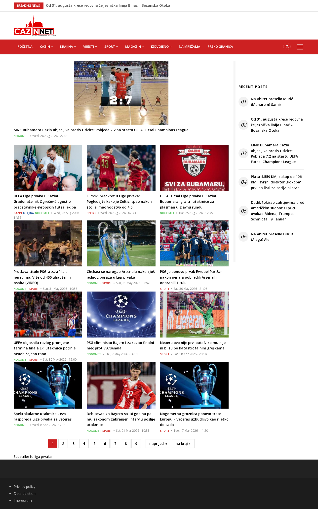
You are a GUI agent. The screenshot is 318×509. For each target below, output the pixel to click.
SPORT (110, 46)
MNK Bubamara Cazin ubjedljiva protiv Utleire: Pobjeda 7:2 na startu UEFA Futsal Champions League (274, 153)
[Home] (35, 25)
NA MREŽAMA (189, 46)
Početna (25, 46)
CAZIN (45, 46)
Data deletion (25, 493)
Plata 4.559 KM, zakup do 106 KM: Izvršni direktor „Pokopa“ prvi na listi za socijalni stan (276, 182)
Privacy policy (24, 486)
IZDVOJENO (160, 46)
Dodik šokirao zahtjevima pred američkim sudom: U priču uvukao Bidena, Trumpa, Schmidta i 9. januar (277, 210)
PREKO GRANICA (220, 46)
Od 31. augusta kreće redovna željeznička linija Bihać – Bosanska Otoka (277, 125)
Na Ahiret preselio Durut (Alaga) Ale (272, 237)
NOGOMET (21, 136)
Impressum (23, 500)
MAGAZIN (133, 46)
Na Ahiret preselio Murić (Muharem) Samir (82, 7)
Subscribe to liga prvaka (33, 456)
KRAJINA (67, 46)
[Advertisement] (183, 23)
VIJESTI (89, 46)
